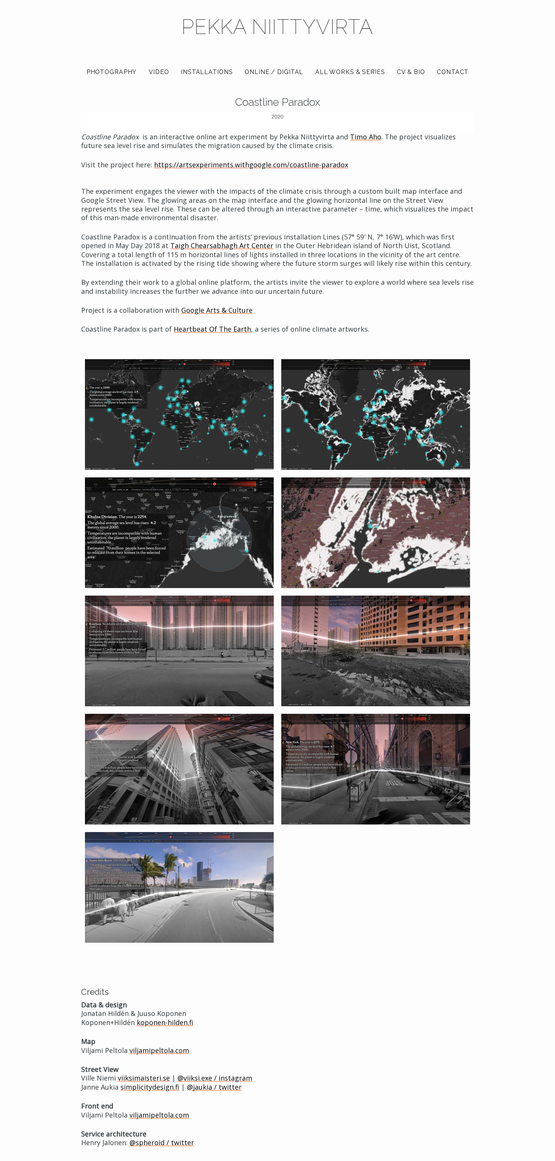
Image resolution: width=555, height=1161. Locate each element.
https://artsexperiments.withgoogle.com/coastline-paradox (251, 164)
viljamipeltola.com (159, 1050)
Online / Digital (274, 72)
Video (159, 72)
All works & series (350, 72)
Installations (207, 72)
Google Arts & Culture (217, 310)
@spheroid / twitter (162, 1142)
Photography (111, 72)
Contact (453, 72)
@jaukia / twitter (214, 1087)
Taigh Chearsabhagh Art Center (221, 245)
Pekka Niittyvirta (277, 27)
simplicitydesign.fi (149, 1087)
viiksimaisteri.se (144, 1078)
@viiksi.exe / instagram (214, 1078)
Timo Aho (365, 136)
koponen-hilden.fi (165, 1022)
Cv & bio (411, 72)
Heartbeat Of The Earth (212, 329)
